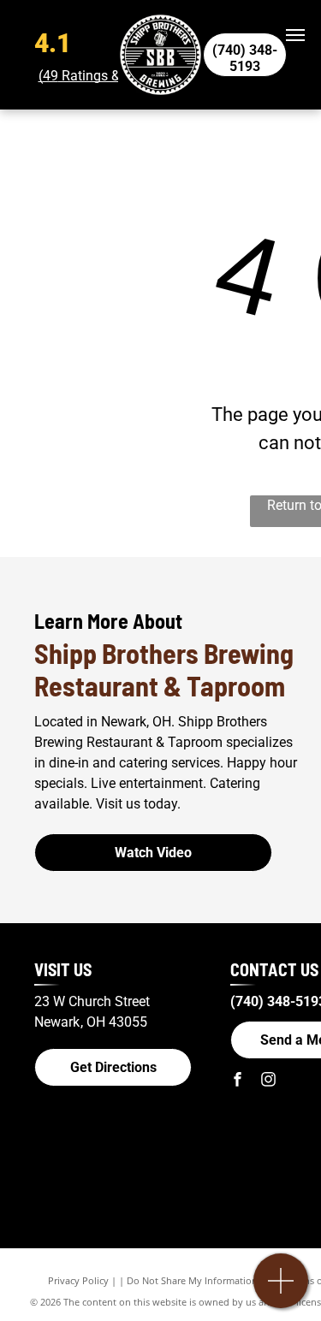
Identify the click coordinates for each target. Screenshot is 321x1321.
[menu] (295, 35)
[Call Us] (281, 1290)
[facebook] (237, 1081)
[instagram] (268, 1081)
